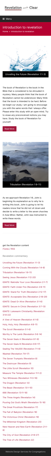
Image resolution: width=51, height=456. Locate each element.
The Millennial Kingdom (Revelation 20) (22, 421)
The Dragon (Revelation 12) (16, 383)
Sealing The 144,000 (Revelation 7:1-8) (22, 348)
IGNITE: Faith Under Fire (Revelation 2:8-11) (24, 287)
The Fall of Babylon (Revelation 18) (20, 412)
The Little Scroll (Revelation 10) (18, 368)
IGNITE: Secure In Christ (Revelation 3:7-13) (24, 306)
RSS (13, 249)
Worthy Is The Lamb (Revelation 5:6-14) (22, 334)
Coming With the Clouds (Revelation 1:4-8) (24, 267)
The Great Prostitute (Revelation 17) (20, 407)
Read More (9, 129)
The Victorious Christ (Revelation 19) (21, 417)
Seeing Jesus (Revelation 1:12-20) (19, 277)
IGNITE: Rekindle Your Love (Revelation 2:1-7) (25, 282)
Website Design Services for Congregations (25, 452)
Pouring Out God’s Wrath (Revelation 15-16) (24, 402)
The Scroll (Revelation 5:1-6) (17, 329)
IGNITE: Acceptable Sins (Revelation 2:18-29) (25, 296)
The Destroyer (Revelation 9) (17, 363)
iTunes (6, 249)
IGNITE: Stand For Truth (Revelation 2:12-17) (24, 292)
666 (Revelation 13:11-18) (15, 392)
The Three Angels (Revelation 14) (19, 397)
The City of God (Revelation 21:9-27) (21, 435)
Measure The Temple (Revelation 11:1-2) (22, 373)
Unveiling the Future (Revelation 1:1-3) (21, 262)
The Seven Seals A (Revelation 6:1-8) (21, 339)
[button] (7, 18)
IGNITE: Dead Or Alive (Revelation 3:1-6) (22, 301)
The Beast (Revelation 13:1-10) (17, 387)
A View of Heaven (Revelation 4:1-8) (21, 319)
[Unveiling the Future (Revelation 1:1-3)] (26, 59)
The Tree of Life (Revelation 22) (18, 440)
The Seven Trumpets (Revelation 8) (20, 358)
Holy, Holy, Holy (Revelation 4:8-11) (20, 324)
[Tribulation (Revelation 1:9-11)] (26, 164)
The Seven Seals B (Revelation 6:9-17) (21, 344)
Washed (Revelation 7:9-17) (16, 353)
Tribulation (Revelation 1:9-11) (17, 272)
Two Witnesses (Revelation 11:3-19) (20, 378)
